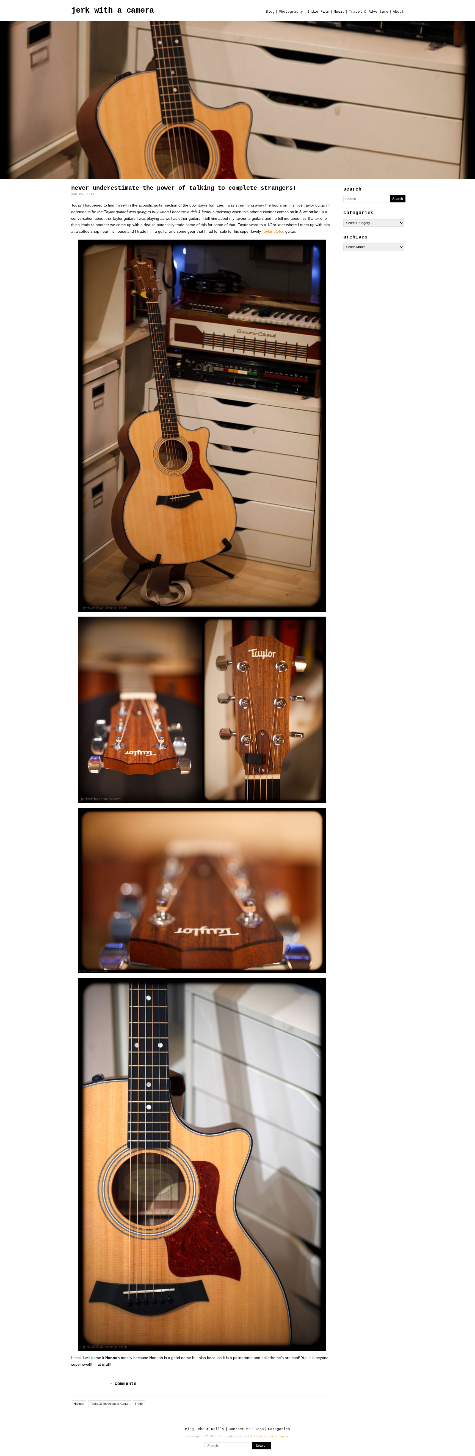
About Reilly (211, 1429)
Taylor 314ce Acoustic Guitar (109, 1403)
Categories (279, 1429)
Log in (284, 1436)
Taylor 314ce (273, 231)
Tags (259, 1429)
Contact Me (240, 1429)
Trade (139, 1403)
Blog (270, 12)
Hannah (79, 1403)
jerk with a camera (112, 10)
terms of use (264, 1436)
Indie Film (318, 12)
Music (339, 12)
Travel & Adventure (368, 12)
